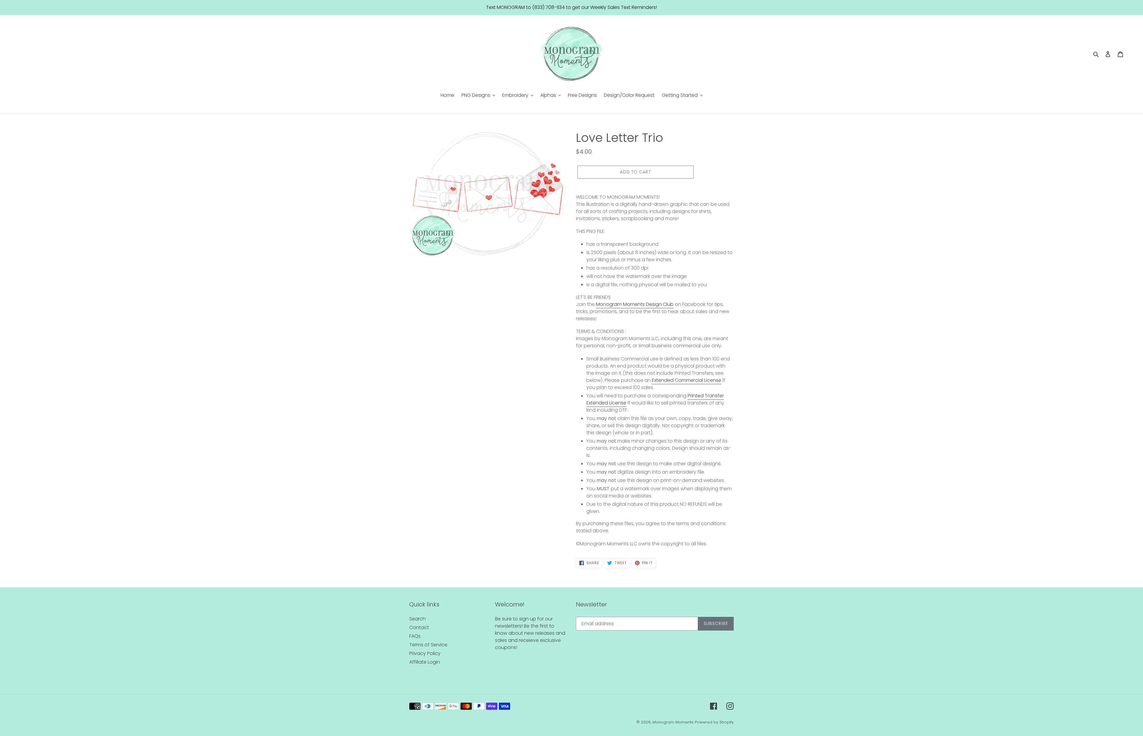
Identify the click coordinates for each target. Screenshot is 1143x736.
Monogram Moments (673, 722)
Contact (419, 627)
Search (417, 618)
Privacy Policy (425, 653)
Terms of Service (428, 644)
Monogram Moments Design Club (635, 304)
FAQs (415, 636)
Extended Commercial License (686, 380)
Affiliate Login (424, 662)
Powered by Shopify (714, 722)
